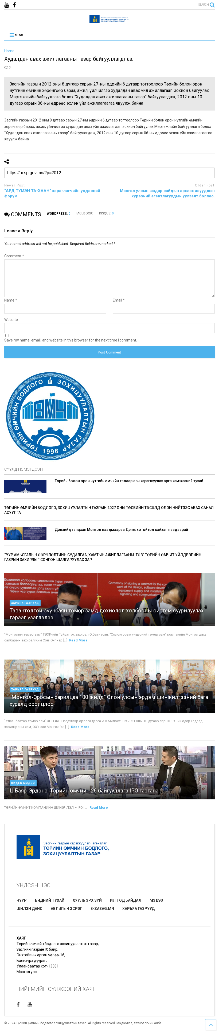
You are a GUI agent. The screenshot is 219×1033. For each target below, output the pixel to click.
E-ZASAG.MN (102, 908)
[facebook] (14, 5)
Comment (14, 256)
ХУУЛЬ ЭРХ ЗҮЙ (87, 900)
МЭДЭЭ (156, 900)
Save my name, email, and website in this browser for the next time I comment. (70, 340)
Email (119, 300)
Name (10, 300)
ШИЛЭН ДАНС (29, 908)
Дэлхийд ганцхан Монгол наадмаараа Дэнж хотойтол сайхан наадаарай (121, 529)
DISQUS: (106, 213)
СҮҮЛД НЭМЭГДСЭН (23, 469)
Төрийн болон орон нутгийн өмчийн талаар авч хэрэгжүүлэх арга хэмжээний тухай (129, 481)
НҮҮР (22, 900)
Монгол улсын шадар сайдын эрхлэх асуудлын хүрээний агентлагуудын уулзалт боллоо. (167, 193)
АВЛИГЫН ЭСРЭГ (66, 908)
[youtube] (6, 5)
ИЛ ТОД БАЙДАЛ (125, 900)
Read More (78, 640)
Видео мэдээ (23, 783)
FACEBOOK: (85, 213)
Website (11, 320)
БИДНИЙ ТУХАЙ (49, 900)
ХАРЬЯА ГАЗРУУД (138, 908)
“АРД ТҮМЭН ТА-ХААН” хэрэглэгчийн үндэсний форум (52, 193)
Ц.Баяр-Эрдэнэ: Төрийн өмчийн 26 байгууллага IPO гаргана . (85, 790)
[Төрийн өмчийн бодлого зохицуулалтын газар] (109, 21)
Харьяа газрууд (25, 602)
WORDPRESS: (58, 213)
